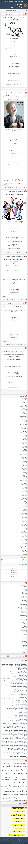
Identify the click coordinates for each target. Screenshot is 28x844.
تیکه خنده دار (19, 779)
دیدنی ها (24, 618)
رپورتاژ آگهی (23, 619)
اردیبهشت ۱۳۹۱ (23, 529)
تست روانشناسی (23, 608)
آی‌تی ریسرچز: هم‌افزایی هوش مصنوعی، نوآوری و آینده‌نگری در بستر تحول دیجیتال (13, 678)
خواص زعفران (23, 693)
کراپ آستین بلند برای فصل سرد (20, 667)
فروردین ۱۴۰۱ (23, 431)
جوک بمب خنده (12, 782)
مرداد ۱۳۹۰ (23, 542)
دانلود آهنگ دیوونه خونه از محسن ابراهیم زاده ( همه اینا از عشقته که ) (13, 720)
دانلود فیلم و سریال (18, 808)
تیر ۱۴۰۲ (24, 421)
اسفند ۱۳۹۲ (23, 499)
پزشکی (24, 596)
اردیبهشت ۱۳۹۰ (23, 546)
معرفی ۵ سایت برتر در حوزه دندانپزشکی (18, 735)
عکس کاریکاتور (23, 630)
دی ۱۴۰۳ (24, 410)
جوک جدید (24, 786)
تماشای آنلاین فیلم (14, 572)
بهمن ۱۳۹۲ (24, 501)
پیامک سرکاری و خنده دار (16, 89)
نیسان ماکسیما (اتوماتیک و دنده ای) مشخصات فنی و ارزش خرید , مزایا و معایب (13, 741)
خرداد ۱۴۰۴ (23, 405)
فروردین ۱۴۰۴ (23, 408)
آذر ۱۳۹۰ (24, 536)
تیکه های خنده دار (14, 779)
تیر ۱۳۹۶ (24, 453)
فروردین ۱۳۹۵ (23, 466)
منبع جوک (5, 798)
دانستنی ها (24, 612)
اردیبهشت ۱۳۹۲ (23, 513)
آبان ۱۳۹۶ (24, 450)
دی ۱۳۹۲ (24, 502)
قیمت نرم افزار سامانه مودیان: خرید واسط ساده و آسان (16, 708)
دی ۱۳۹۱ (24, 518)
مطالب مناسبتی (23, 648)
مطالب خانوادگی (23, 642)
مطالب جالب (24, 641)
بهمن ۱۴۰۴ (24, 398)
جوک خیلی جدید (6, 786)
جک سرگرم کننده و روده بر (21, 794)
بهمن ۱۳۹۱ (24, 517)
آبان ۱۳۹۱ (24, 521)
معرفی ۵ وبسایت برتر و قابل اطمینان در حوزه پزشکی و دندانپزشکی (14, 734)
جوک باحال (21, 782)
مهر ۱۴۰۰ (24, 435)
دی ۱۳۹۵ (24, 458)
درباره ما (6, 1)
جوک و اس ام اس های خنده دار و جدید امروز (15, 303)
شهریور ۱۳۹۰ (23, 540)
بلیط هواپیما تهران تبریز (17, 835)
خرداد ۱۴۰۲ (23, 423)
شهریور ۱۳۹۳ (23, 491)
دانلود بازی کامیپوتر (18, 815)
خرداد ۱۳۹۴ (23, 479)
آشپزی (25, 588)
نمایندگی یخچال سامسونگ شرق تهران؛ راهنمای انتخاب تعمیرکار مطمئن (13, 663)
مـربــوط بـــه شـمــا (23, 635)
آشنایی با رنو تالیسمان (22, 712)
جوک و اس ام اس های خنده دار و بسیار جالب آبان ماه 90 (12, 93)
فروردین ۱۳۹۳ (23, 498)
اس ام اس (24, 592)
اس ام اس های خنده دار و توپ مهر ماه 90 (15, 256)
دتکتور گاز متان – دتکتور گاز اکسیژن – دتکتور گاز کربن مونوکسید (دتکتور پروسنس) (13, 685)
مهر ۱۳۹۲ (24, 506)
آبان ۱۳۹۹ (24, 439)
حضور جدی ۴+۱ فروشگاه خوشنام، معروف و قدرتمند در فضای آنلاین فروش (13, 723)
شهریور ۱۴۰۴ (23, 401)
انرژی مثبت (24, 593)
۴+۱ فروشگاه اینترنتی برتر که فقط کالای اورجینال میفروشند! (15, 737)
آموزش (24, 589)
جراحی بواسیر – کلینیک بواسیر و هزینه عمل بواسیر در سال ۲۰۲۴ (14, 698)
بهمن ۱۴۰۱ (24, 428)
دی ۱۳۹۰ (24, 535)
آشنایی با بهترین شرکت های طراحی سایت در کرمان (17, 709)
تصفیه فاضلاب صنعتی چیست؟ (20, 679)
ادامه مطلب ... (4, 86)
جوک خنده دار (16, 786)
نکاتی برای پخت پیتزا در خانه (21, 716)
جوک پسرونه (6, 788)
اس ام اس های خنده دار (15, 777)
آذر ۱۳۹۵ (24, 460)
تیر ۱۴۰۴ (24, 404)
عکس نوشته (24, 631)
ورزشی (24, 652)
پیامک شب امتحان (23, 604)
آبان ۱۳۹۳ (24, 488)
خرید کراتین (20, 828)
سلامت (25, 623)
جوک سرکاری (20, 788)
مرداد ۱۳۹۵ (23, 464)
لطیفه (9, 794)
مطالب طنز (24, 645)
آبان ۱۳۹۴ (24, 472)
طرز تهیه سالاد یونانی (22, 697)
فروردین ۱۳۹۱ (23, 531)
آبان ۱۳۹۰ (24, 538)
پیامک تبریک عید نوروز (22, 599)
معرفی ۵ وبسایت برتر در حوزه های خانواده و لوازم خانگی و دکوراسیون (13, 727)
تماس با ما (11, 1)
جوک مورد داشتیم (15, 788)
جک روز (4, 791)
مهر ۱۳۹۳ (24, 490)
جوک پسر (10, 788)
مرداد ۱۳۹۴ (23, 476)
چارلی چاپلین (23, 611)
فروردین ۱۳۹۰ (23, 547)
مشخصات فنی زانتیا (22, 701)
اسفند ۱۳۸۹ (23, 549)
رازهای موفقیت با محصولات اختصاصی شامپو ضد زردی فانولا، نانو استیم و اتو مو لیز (13, 718)
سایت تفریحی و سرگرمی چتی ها (11, 839)
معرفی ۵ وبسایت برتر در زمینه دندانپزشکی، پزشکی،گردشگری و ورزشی (13, 726)
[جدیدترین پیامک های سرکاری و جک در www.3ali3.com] (14, 127)
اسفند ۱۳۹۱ (23, 516)
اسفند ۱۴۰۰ (23, 432)
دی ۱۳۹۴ (24, 469)
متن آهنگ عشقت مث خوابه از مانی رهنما (18, 689)
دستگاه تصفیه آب (23, 711)
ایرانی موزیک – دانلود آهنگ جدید (20, 707)
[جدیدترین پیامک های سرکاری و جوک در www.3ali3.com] (14, 36)
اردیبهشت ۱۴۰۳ (23, 416)
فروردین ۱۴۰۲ (23, 425)
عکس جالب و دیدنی (22, 629)
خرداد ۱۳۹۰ (23, 544)
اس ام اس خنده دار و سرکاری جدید (17, 191)
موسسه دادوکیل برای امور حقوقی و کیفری (18, 682)
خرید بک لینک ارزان (14, 579)
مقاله (25, 649)
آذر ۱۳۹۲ (24, 503)
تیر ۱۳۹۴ (24, 477)
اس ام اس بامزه (20, 766)
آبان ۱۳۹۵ (24, 461)
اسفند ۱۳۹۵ (23, 456)
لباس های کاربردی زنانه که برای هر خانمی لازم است (17, 671)
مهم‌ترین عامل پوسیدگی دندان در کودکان (18, 694)
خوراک (9, 843)
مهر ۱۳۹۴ (24, 473)
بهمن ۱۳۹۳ (24, 484)
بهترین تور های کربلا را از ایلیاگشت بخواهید (18, 700)
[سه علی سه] (14, 354)
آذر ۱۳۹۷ (24, 445)
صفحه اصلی (20, 1)
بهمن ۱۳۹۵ (24, 457)
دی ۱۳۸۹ (24, 551)
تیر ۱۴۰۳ (24, 413)
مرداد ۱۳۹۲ (23, 509)
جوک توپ (6, 782)
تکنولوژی (24, 609)
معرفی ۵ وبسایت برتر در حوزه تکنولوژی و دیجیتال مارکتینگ (15, 730)
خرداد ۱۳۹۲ (23, 512)
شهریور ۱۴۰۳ (23, 412)
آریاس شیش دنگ (23, 719)
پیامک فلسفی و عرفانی (22, 607)
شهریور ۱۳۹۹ (23, 442)
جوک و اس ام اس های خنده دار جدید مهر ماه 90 (14, 348)
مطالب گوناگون (23, 646)
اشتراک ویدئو (19, 811)
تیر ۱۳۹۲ (24, 510)
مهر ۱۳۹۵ (24, 462)
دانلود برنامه (23, 614)
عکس (25, 626)
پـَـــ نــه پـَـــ (24, 594)
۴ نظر (3, 89)
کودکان (24, 634)
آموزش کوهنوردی (18, 818)
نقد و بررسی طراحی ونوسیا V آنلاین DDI (18, 674)
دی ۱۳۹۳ (24, 486)
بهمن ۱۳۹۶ (24, 449)
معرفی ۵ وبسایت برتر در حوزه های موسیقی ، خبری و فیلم (16, 724)
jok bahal (14, 763)
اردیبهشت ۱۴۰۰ (23, 436)
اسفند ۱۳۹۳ (23, 483)
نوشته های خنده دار (23, 800)
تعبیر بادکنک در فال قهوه (21, 668)
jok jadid (18, 763)
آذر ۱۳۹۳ (24, 487)
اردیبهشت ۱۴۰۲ (23, 424)
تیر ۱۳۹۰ (24, 543)
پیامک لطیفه (18, 800)
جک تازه (13, 791)
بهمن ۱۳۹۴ (24, 468)
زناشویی (24, 620)
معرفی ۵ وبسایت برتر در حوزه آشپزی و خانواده (17, 729)
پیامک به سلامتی (23, 597)
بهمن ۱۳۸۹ (24, 550)
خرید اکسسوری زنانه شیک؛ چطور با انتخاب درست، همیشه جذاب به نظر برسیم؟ (13, 664)
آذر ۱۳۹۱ (24, 520)
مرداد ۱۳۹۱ (23, 525)
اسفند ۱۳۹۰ (23, 532)
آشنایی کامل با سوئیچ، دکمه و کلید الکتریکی (18, 705)
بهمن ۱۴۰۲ (24, 419)
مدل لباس (24, 637)
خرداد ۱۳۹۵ (23, 465)
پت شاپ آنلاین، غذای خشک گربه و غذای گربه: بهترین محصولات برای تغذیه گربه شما (13, 680)
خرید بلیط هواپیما (18, 831)
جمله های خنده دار (7, 779)
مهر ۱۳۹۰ (24, 539)
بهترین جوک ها (24, 779)
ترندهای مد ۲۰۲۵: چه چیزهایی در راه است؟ (18, 687)
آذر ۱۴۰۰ (24, 434)
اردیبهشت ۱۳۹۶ (23, 454)
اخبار (25, 590)
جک (3, 788)
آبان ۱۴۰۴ (24, 399)
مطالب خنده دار (14, 797)
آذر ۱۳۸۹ (24, 553)
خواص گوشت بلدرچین (22, 690)
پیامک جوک (24, 89)
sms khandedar (24, 763)
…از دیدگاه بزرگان (22, 585)
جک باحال (24, 791)
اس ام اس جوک (8, 770)
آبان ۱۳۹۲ (24, 505)
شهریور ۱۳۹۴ (23, 475)
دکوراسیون (24, 616)
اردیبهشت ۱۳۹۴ (23, 480)
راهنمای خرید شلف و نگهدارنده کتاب (19, 676)
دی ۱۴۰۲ (24, 420)
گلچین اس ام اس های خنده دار (11, 800)
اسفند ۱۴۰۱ (23, 427)
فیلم (25, 633)
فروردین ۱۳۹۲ (23, 514)
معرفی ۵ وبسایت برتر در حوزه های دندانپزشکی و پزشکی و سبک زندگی (13, 733)
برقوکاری (24, 757)
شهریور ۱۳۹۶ (23, 451)
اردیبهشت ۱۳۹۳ (23, 497)
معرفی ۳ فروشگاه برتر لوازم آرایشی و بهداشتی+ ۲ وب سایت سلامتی (13, 738)
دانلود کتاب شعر (14, 566)
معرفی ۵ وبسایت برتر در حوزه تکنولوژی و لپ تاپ (17, 731)
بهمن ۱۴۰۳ (24, 409)
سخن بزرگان (24, 622)
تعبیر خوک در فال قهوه (22, 672)
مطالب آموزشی (23, 638)
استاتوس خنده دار (5, 777)
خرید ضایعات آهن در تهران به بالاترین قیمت (18, 756)
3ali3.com (10, 763)
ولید (6, 843)
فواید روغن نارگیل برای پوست (20, 715)
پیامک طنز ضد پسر (22, 605)
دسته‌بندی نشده (23, 615)
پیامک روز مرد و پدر (22, 601)
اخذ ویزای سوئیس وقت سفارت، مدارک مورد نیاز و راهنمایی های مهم (14, 702)
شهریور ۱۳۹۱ (23, 524)
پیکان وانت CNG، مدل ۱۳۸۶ (20, 704)
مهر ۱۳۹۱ (24, 523)
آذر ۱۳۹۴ (24, 471)
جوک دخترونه (24, 788)
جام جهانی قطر (14, 568)
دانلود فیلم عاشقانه (14, 570)
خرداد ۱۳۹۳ (23, 495)
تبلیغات (15, 1)
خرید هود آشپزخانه (22, 722)
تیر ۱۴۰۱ (24, 430)
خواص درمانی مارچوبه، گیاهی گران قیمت (19, 691)
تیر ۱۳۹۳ (24, 494)
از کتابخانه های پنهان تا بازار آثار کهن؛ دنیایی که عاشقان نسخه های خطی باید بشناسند (13, 665)
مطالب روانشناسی (23, 644)
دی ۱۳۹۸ (24, 443)
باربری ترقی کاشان (22, 675)
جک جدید (9, 791)
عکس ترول (24, 627)
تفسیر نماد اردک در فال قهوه (21, 669)
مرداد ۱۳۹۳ (23, 492)
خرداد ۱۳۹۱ (23, 528)
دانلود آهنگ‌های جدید (14, 574)
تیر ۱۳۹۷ (24, 446)
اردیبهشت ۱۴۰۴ (23, 406)
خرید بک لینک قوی (14, 576)
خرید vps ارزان (19, 821)
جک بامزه (18, 791)
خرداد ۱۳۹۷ (23, 447)
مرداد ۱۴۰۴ (23, 402)
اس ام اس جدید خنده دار (17, 770)
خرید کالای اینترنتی (18, 825)
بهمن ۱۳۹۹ (24, 438)
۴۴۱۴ (25, 586)
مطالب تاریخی (23, 640)
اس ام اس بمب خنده (13, 766)
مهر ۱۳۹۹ (24, 440)
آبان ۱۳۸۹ (24, 554)
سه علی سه (12, 794)
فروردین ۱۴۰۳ (23, 417)
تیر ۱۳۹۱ (24, 527)
